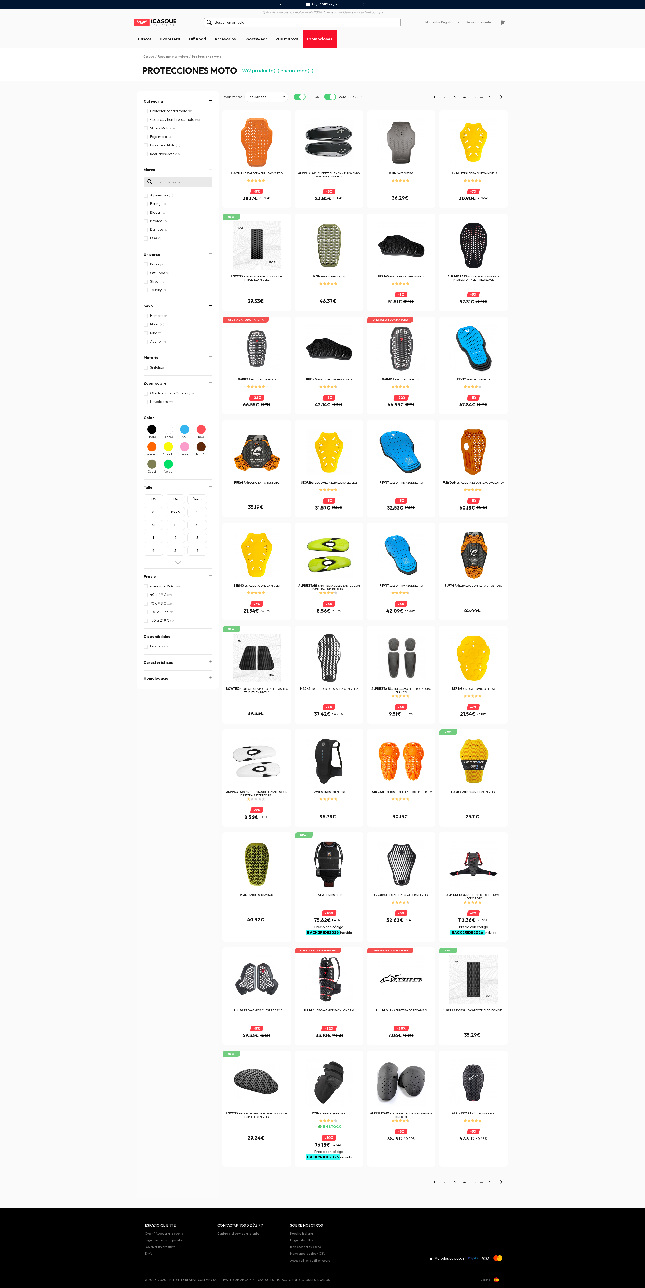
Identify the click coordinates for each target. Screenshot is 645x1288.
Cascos (145, 38)
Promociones (319, 38)
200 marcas (287, 38)
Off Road (197, 38)
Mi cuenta (432, 22)
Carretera (170, 38)
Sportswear (255, 38)
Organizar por (232, 97)
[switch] (300, 97)
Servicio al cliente (478, 22)
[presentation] (281, 4)
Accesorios (225, 38)
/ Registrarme (449, 22)
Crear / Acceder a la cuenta (164, 1233)
